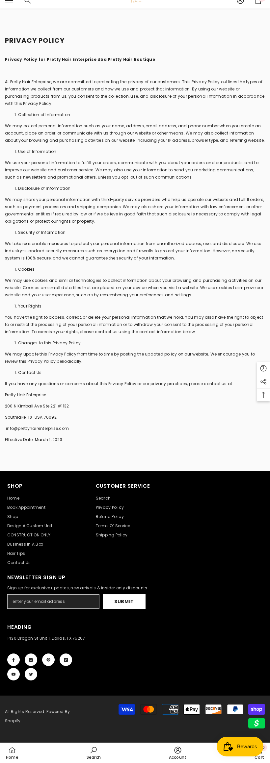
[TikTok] (66, 659)
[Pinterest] (48, 659)
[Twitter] (31, 674)
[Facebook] (13, 659)
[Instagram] (31, 659)
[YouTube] (13, 674)
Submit (124, 601)
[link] (93, 753)
